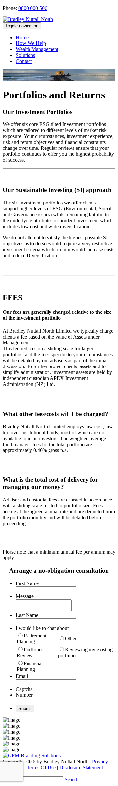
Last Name (27, 615)
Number (24, 695)
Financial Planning (30, 666)
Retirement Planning (31, 638)
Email (22, 676)
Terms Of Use (41, 767)
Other (71, 638)
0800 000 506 (32, 8)
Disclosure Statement (81, 767)
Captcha (24, 689)
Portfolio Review (29, 652)
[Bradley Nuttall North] (28, 19)
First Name (27, 583)
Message (25, 596)
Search (72, 779)
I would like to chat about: (43, 628)
